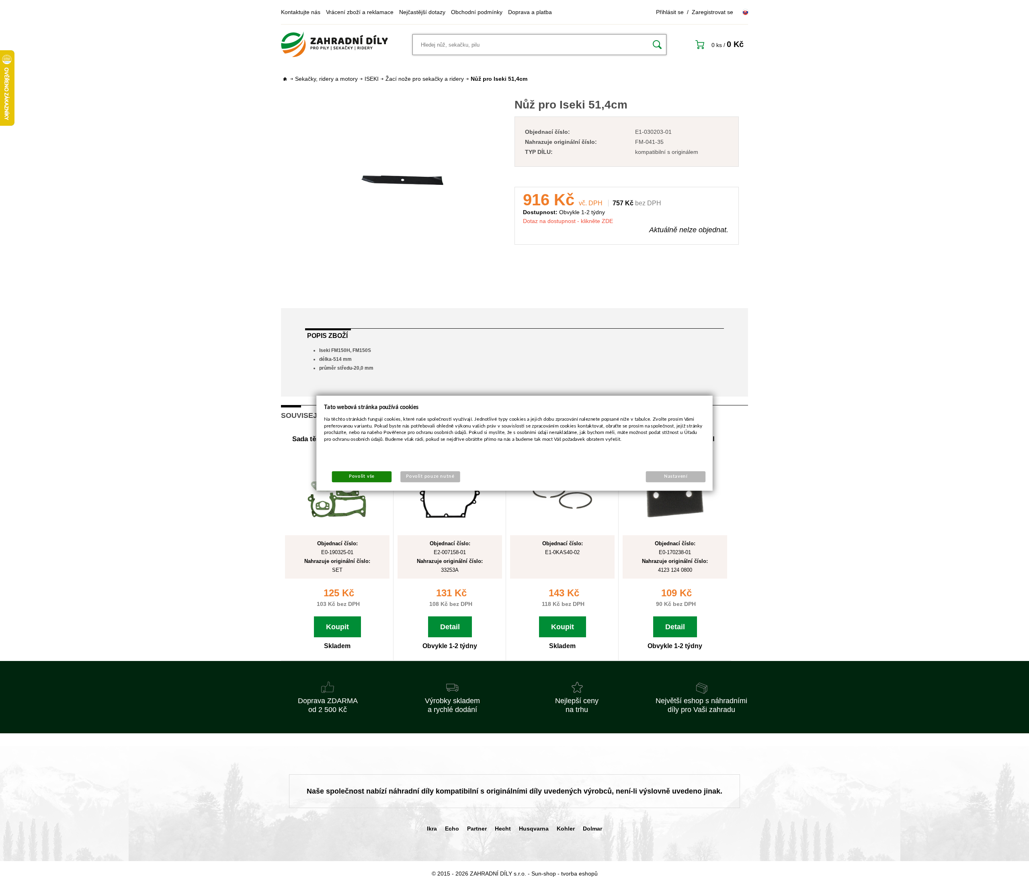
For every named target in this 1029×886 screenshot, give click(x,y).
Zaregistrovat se (712, 12)
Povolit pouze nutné (430, 476)
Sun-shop (543, 873)
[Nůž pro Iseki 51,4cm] (402, 179)
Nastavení (676, 476)
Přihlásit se (670, 12)
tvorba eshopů (579, 873)
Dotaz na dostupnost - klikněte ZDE (568, 221)
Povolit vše (362, 476)
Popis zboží (327, 335)
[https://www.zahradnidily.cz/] (334, 44)
